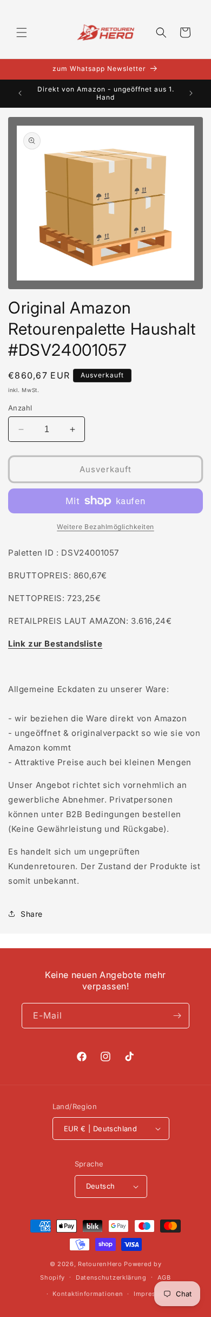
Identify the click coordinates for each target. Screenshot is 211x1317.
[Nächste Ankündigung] (191, 93)
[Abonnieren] (177, 1015)
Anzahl (20, 407)
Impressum (151, 1294)
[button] (22, 32)
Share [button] (32, 913)
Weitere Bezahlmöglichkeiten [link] (105, 527)
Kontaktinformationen (87, 1294)
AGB (164, 1277)
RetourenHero (100, 1264)
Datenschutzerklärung (111, 1277)
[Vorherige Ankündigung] (20, 93)
